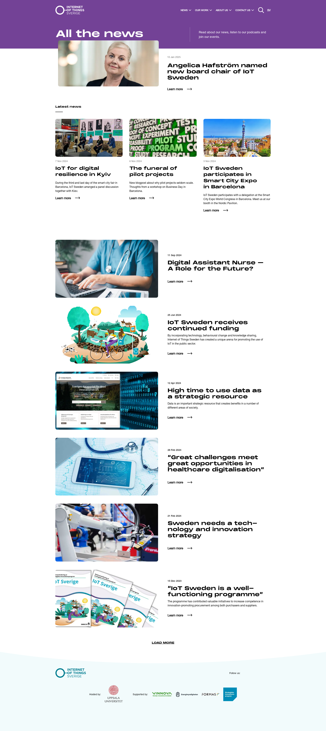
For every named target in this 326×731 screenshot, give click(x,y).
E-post (157, 375)
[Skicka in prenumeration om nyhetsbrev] (228, 382)
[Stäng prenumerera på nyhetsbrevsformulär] (242, 322)
